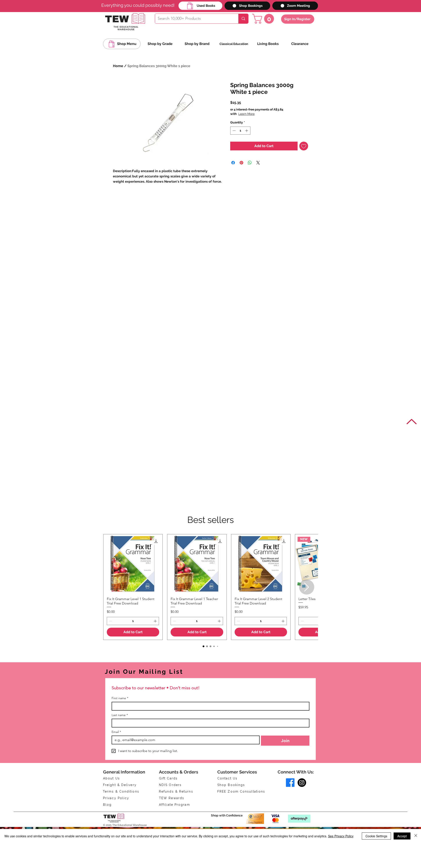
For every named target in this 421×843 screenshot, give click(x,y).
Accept (402, 836)
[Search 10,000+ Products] (243, 18)
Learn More (264, 114)
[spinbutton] (240, 130)
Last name (120, 715)
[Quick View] (132, 563)
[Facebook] (290, 782)
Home (118, 66)
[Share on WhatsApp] (249, 162)
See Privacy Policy (340, 836)
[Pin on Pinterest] (241, 162)
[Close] (415, 835)
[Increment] (247, 130)
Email (116, 732)
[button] (264, 19)
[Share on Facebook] (233, 162)
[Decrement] (233, 130)
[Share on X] (258, 162)
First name (120, 698)
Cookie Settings (376, 836)
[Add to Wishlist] (303, 146)
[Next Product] (306, 587)
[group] (210, 587)
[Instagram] (302, 782)
